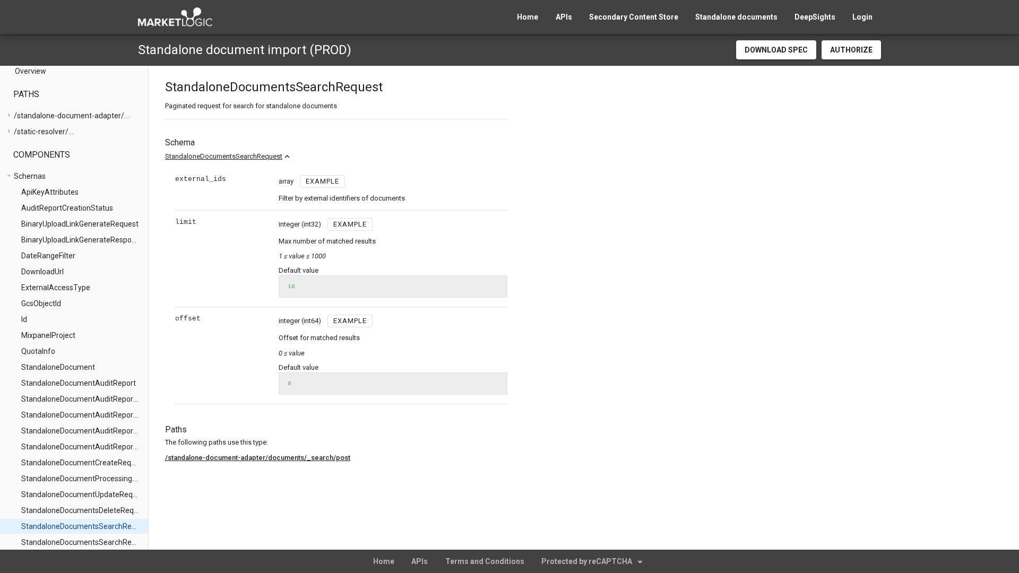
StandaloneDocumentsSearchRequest (223, 156)
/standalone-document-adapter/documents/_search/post (257, 458)
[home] (175, 17)
